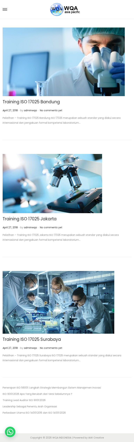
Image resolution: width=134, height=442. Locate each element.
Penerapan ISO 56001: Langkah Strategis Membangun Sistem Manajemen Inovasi (52, 387)
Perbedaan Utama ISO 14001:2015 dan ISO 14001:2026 (34, 412)
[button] (10, 432)
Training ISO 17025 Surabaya (32, 339)
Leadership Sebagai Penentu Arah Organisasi (30, 406)
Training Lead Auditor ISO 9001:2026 (24, 400)
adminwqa (30, 110)
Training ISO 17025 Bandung (31, 102)
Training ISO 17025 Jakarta (30, 219)
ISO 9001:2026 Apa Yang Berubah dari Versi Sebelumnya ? (37, 394)
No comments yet (51, 110)
